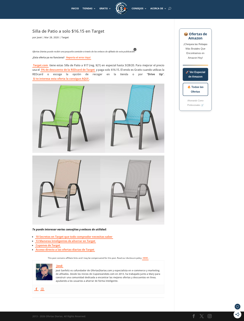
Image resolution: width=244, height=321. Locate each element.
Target (65, 37)
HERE (145, 258)
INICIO (75, 8)
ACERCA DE (156, 8)
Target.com (40, 65)
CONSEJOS (137, 8)
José (39, 37)
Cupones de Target (48, 245)
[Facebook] (36, 289)
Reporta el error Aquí (78, 57)
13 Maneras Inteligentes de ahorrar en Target (65, 241)
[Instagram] (42, 289)
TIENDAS (87, 8)
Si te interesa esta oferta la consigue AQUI (60, 78)
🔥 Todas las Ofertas (195, 89)
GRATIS (103, 8)
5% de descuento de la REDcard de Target (68, 70)
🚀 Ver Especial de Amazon (195, 74)
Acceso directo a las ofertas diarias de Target (65, 249)
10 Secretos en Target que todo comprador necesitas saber (74, 237)
